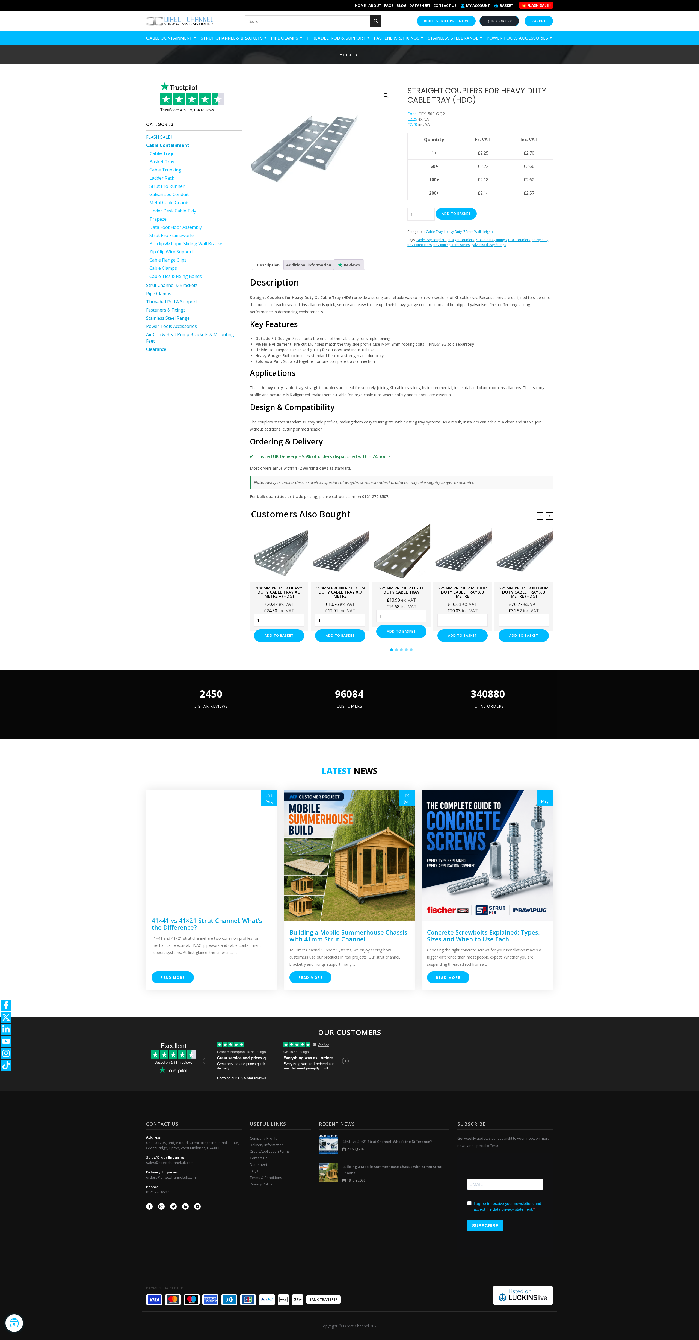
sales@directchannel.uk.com (170, 1162)
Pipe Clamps (285, 38)
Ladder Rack (161, 178)
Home (360, 5)
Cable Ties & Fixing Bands (175, 276)
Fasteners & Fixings (397, 38)
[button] (386, 95)
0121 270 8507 (157, 1192)
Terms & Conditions (266, 1177)
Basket (506, 5)
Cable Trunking (165, 170)
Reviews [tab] (351, 265)
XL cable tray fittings (491, 240)
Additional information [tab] (308, 265)
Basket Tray (161, 162)
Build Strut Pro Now (446, 21)
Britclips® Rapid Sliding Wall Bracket (186, 244)
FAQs (389, 5)
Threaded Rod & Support (337, 38)
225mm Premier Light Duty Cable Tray (401, 590)
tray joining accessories (451, 244)
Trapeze (158, 219)
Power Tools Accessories (518, 38)
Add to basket (456, 213)
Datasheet (420, 5)
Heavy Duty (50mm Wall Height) (468, 231)
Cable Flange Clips (167, 260)
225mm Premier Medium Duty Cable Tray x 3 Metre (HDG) (524, 592)
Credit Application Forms (270, 1151)
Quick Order (499, 21)
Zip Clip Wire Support (171, 252)
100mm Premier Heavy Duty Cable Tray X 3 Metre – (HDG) (279, 592)
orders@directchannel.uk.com (171, 1177)
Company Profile (263, 1138)
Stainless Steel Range (453, 38)
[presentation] (540, 516)
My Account (478, 5)
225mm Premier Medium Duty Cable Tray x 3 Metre (462, 592)
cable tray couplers (431, 240)
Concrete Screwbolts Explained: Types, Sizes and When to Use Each (483, 935)
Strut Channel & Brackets (232, 38)
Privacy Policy (261, 1184)
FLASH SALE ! (159, 137)
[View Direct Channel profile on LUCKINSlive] (523, 1294)
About (374, 5)
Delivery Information (267, 1144)
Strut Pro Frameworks (172, 235)
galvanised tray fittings (488, 244)
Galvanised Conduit (169, 194)
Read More (173, 977)
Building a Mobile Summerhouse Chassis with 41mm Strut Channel (348, 935)
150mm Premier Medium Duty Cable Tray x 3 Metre (340, 592)
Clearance (156, 349)
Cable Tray (161, 153)
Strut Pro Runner (167, 186)
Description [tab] (268, 265)
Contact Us (445, 5)
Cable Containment (169, 38)
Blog (401, 5)
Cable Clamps (163, 268)
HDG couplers (519, 240)
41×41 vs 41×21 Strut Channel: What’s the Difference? (207, 923)
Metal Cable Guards (169, 203)
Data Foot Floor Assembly (175, 227)
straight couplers (461, 240)
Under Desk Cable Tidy (172, 211)
